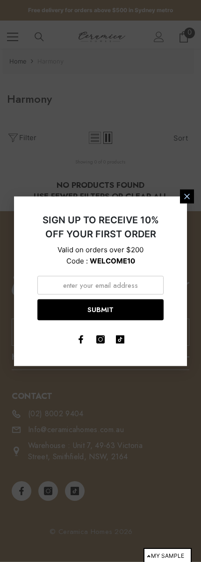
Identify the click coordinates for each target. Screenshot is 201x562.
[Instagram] (100, 339)
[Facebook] (81, 339)
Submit (100, 310)
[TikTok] (120, 339)
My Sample (167, 555)
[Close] (187, 196)
